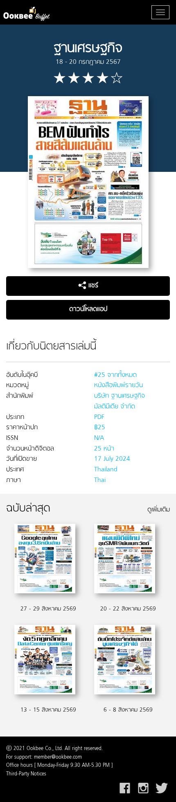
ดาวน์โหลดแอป (88, 309)
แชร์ (92, 285)
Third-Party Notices (26, 774)
